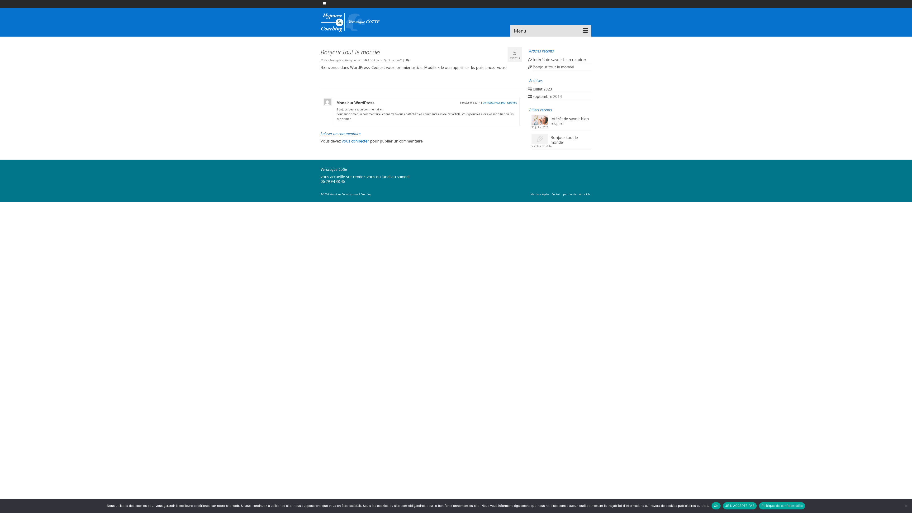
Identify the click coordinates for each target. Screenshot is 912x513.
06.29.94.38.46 (333, 181)
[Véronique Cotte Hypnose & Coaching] (363, 22)
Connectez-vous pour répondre (500, 102)
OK (716, 506)
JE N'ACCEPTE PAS (739, 506)
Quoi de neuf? (393, 60)
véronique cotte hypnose (344, 60)
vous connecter (355, 141)
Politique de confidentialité (782, 506)
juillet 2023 (542, 89)
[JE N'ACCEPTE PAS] (906, 506)
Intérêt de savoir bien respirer (559, 59)
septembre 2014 (547, 96)
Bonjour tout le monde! (553, 67)
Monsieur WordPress (356, 103)
